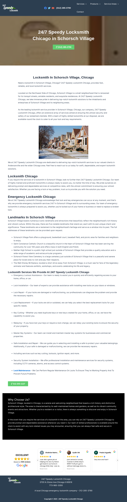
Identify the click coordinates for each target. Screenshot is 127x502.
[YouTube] (53, 8)
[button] (117, 460)
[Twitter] (49, 8)
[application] (85, 4)
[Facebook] (45, 8)
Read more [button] (43, 469)
